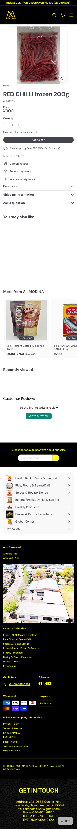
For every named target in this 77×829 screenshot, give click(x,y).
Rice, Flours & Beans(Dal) (17, 639)
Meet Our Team (11, 750)
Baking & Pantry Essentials (18, 657)
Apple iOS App (11, 558)
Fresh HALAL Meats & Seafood (20, 635)
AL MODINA (33, 291)
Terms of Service (12, 728)
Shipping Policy (11, 732)
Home (6, 85)
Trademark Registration (16, 746)
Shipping (7, 132)
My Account (9, 666)
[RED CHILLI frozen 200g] (26, 252)
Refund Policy (10, 737)
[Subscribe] (56, 458)
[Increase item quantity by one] (18, 125)
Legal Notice (10, 741)
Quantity (8, 118)
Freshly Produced (13, 652)
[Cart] (62, 15)
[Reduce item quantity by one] (6, 125)
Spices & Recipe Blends (16, 643)
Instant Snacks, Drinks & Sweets (21, 648)
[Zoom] (61, 78)
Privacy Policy (11, 723)
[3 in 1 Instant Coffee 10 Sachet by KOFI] (26, 328)
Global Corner (11, 661)
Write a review (38, 416)
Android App (10, 553)
